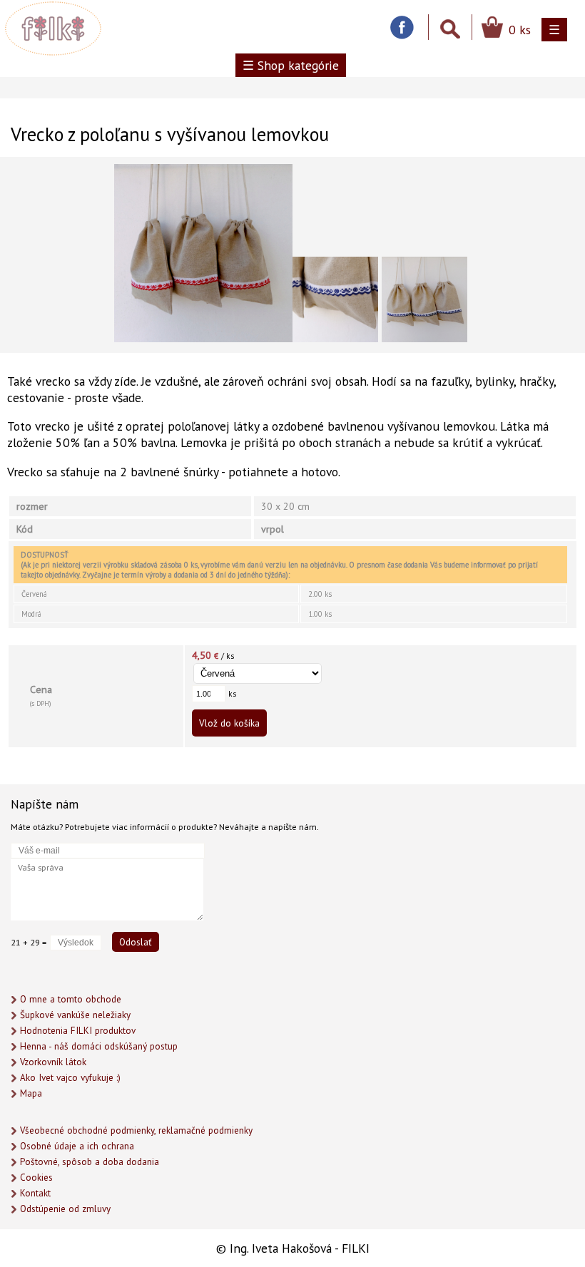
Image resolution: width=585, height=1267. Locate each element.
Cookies (36, 1177)
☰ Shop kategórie (291, 65)
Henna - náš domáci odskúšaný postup (99, 1046)
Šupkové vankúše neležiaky (75, 1015)
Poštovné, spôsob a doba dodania (89, 1162)
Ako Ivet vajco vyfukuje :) (70, 1078)
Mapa (31, 1093)
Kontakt (35, 1193)
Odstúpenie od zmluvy (65, 1209)
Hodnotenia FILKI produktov (78, 1031)
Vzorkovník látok (53, 1062)
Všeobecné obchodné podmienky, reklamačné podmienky (136, 1130)
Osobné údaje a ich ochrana (77, 1146)
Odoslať (135, 941)
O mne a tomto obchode (70, 999)
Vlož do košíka (229, 723)
